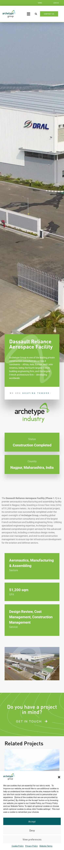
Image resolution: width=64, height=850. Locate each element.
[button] (59, 777)
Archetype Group (29, 515)
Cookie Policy (18, 846)
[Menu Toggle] (28, 14)
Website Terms (45, 846)
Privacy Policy (31, 846)
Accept (32, 821)
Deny (32, 830)
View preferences (32, 839)
